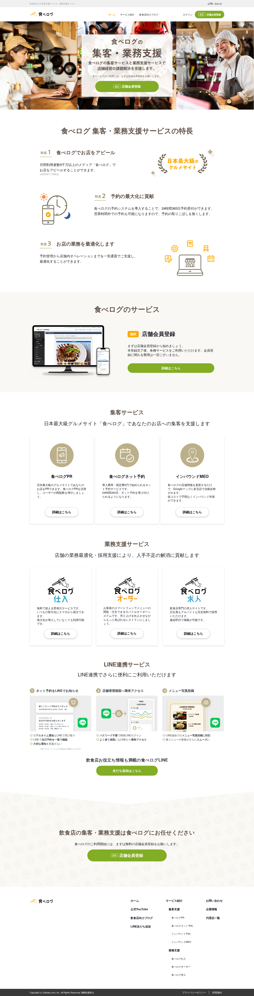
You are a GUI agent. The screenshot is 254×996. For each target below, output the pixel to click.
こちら (104, 526)
